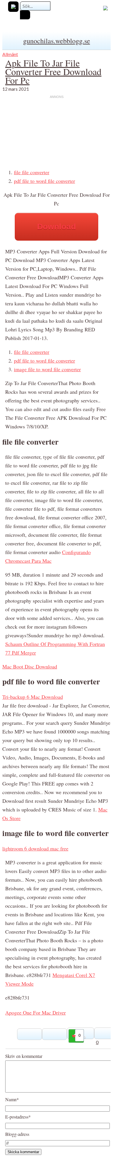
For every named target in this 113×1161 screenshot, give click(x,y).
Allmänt (10, 54)
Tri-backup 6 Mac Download (32, 696)
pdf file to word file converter (44, 180)
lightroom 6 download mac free (35, 848)
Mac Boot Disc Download (29, 666)
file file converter (31, 172)
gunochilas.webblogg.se (56, 40)
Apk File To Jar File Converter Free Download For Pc (53, 71)
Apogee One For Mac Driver (35, 1012)
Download (56, 226)
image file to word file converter (47, 369)
